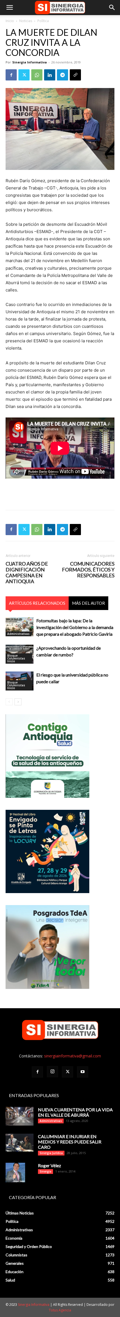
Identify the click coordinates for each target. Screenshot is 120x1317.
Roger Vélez (49, 1165)
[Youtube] (82, 1072)
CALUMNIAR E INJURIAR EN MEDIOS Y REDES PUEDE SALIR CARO (69, 1142)
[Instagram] (52, 1071)
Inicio (10, 20)
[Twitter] (24, 74)
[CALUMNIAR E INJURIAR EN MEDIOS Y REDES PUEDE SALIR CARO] (19, 1142)
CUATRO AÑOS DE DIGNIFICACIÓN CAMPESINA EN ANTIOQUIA (27, 572)
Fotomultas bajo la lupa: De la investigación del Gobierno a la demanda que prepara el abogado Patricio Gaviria (74, 627)
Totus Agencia (60, 1310)
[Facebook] (11, 74)
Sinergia (45, 1171)
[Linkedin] (49, 74)
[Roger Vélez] (15, 1172)
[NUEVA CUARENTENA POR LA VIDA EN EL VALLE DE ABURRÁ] (19, 1116)
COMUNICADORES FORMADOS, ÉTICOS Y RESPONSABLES (88, 569)
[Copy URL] (75, 74)
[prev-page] (9, 701)
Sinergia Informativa (29, 62)
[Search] (112, 7)
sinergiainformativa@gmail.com (72, 1056)
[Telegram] (62, 74)
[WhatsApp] (36, 74)
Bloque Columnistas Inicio (16, 658)
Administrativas (18, 634)
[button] (9, 7)
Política (43, 20)
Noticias (25, 20)
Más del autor (88, 603)
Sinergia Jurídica (51, 1153)
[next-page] (18, 701)
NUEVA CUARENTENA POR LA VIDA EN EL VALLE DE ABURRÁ (75, 1112)
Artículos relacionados (37, 603)
